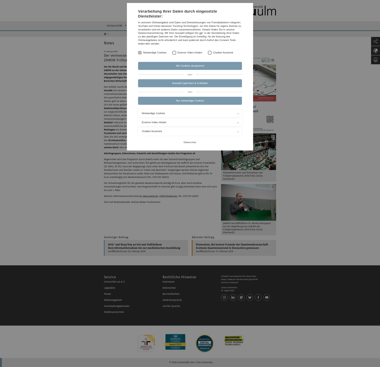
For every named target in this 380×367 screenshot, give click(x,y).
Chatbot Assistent (223, 52)
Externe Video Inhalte (190, 52)
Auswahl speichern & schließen (190, 83)
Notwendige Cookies (155, 52)
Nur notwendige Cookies (190, 100)
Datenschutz (190, 142)
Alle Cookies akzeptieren (190, 65)
